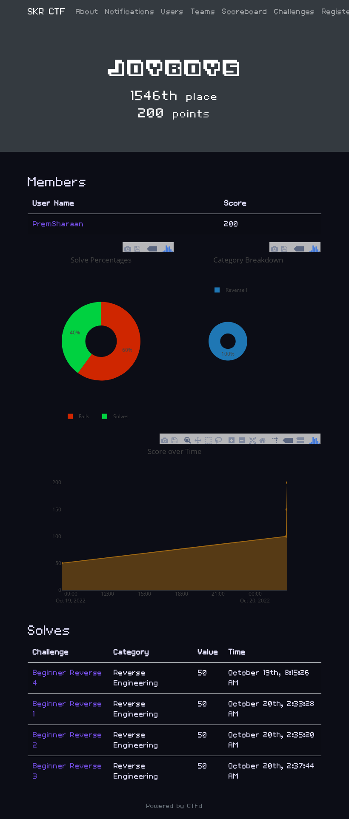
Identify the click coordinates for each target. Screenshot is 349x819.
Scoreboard (244, 12)
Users (172, 12)
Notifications (129, 12)
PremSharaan (58, 224)
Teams (203, 12)
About (87, 12)
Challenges (294, 12)
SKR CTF (47, 12)
